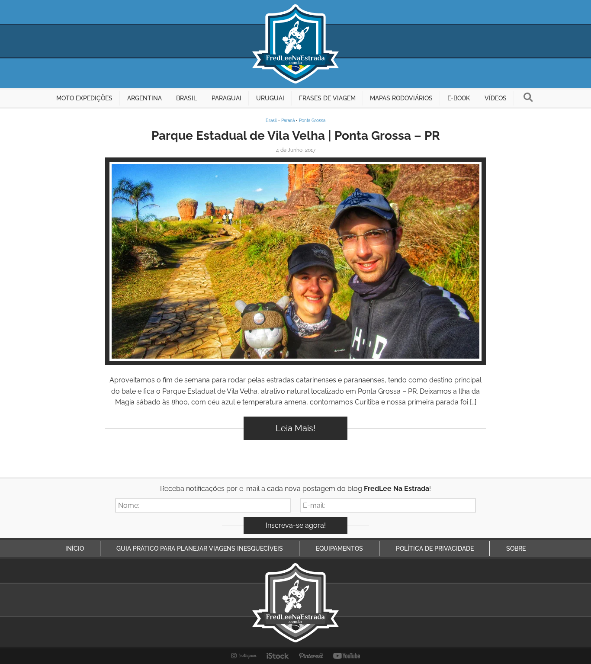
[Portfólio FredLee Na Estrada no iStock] (278, 656)
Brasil (271, 120)
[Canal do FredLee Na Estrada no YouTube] (346, 656)
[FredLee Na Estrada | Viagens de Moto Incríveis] (295, 43)
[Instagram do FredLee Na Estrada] (244, 656)
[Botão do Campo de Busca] (528, 98)
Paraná (288, 120)
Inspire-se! (296, 261)
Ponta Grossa (312, 120)
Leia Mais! (295, 428)
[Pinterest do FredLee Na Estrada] (311, 656)
